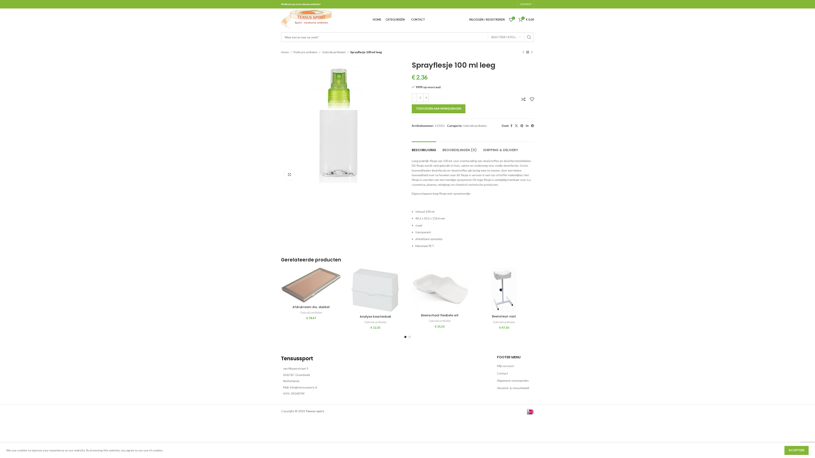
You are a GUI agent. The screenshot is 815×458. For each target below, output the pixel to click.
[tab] (424, 147)
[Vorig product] (523, 52)
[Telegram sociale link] (532, 126)
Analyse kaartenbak (375, 316)
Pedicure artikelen (305, 52)
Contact (502, 373)
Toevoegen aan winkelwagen (438, 108)
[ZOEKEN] (529, 37)
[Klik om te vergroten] (289, 174)
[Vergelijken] (523, 99)
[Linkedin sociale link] (527, 126)
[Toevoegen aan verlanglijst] (532, 99)
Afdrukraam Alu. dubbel (311, 307)
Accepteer (796, 450)
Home (285, 52)
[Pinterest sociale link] (522, 126)
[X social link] (516, 126)
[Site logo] (306, 19)
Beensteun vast (504, 316)
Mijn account (505, 366)
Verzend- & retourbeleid (513, 388)
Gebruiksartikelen (334, 52)
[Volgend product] (532, 52)
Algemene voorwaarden (513, 380)
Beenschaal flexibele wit (439, 315)
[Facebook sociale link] (511, 126)
